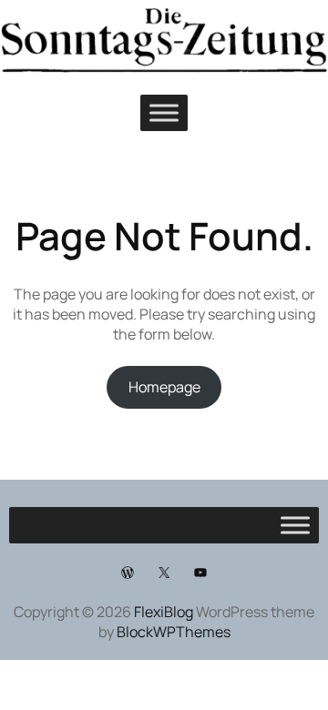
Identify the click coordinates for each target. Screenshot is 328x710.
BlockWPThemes (174, 632)
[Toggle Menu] (164, 112)
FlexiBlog (163, 612)
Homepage (164, 387)
